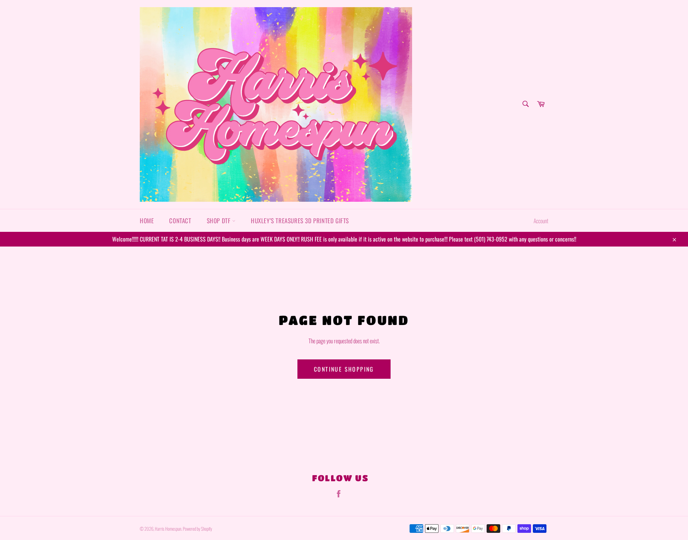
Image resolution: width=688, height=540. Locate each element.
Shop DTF (219, 220)
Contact (180, 220)
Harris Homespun (168, 528)
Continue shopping (344, 369)
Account (541, 220)
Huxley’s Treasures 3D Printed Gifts (300, 220)
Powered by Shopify (197, 528)
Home (147, 220)
